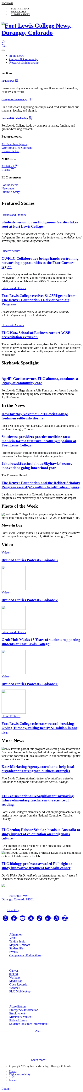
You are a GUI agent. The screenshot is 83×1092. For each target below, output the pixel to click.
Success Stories (11, 251)
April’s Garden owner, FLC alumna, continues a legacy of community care (40, 381)
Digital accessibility (19, 1074)
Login (12, 1080)
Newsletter (18, 11)
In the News (16, 55)
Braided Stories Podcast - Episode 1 (30, 684)
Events (6, 169)
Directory (13, 910)
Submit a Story (20, 14)
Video (5, 552)
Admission (15, 934)
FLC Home (7, 3)
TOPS (12, 1077)
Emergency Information (23, 1010)
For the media (20, 8)
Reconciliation (10, 151)
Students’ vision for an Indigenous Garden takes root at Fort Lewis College (40, 224)
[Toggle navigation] (3, 50)
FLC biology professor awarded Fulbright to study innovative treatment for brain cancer (37, 866)
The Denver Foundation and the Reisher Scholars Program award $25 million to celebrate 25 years (41, 485)
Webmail (14, 988)
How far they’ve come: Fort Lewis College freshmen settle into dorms (35, 416)
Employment (17, 1013)
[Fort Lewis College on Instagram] (6, 919)
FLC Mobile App (19, 991)
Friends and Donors (14, 214)
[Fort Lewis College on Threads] (57, 919)
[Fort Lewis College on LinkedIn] (48, 919)
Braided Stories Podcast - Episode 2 (30, 600)
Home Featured (11, 716)
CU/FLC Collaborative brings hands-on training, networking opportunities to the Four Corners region (41, 262)
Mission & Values (20, 1016)
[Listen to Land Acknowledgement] (38, 1031)
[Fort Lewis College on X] (31, 919)
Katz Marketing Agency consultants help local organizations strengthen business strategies (38, 769)
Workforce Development (17, 147)
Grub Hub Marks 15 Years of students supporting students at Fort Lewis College (41, 642)
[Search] (3, 42)
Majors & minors (19, 945)
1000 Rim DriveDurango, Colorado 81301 (18, 897)
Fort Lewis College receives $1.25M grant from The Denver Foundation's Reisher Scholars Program (38, 300)
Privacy (13, 1071)
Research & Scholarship (24, 62)
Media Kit (15, 981)
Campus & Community (23, 59)
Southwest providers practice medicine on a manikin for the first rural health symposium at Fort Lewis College (39, 441)
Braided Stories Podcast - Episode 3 (30, 560)
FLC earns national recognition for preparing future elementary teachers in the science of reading (38, 800)
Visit (12, 938)
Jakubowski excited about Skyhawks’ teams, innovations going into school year (37, 465)
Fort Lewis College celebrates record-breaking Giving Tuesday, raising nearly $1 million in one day (39, 728)
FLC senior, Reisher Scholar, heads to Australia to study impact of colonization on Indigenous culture (41, 834)
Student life (16, 948)
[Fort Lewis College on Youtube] (23, 919)
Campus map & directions (25, 955)
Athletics (7, 166)
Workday (14, 977)
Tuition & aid (17, 941)
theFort (13, 974)
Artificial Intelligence (14, 144)
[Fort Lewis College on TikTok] (40, 919)
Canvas (13, 970)
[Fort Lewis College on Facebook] (14, 919)
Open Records (18, 984)
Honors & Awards (13, 325)
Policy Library (18, 1020)
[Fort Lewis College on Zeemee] (65, 919)
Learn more (38, 1060)
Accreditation (17, 1006)
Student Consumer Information (28, 1023)
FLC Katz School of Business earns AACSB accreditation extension (36, 335)
